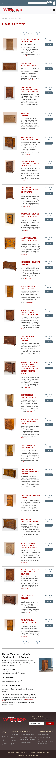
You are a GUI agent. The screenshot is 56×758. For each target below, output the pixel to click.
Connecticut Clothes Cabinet (29, 396)
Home (3, 18)
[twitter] (54, 4)
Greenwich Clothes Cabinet (30, 496)
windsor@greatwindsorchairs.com (46, 741)
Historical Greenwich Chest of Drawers (29, 190)
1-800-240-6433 (43, 736)
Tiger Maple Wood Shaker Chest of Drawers (30, 421)
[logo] (13, 8)
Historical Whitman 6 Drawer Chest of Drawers (30, 89)
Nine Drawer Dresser (27, 597)
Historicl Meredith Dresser (30, 263)
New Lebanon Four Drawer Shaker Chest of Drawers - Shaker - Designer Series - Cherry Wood (30, 367)
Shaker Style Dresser (27, 114)
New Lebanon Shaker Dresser (28, 64)
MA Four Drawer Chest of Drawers (29, 239)
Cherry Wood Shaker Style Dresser (27, 338)
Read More (25, 55)
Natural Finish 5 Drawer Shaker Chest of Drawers (29, 545)
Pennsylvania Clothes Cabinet (29, 621)
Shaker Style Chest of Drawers (30, 40)
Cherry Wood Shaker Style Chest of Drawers (30, 163)
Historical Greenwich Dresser (30, 520)
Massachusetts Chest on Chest (28, 287)
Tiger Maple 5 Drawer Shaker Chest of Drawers (29, 312)
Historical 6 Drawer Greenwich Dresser (30, 471)
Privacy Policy (35, 755)
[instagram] (51, 2)
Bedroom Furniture (9, 18)
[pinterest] (54, 2)
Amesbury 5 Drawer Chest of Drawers (30, 215)
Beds (26, 699)
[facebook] (48, 2)
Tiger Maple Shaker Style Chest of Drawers (30, 572)
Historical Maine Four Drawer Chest (30, 138)
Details (49, 44)
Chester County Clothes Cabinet (29, 446)
